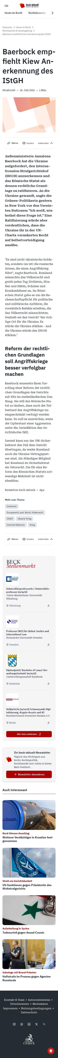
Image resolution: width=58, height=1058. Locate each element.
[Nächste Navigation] (52, 13)
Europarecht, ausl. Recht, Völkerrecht (25, 512)
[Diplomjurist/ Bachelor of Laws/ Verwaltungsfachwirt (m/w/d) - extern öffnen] (48, 683)
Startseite (7, 27)
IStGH (10, 518)
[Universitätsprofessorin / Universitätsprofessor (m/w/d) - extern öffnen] (48, 605)
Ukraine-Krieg (24, 518)
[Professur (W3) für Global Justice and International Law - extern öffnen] (48, 644)
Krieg (32, 524)
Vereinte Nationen (16, 524)
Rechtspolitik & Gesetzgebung (17, 30)
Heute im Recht (23, 27)
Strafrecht (12, 506)
